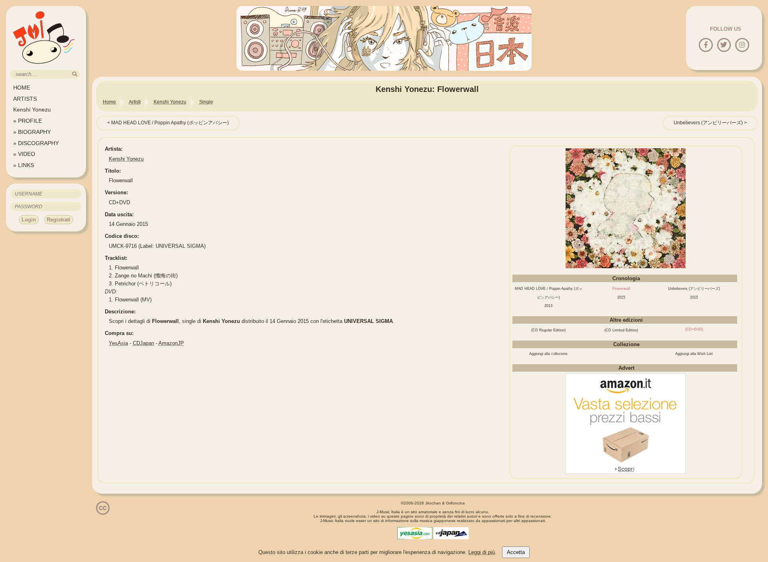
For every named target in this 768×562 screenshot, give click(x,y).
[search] (75, 74)
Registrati (58, 220)
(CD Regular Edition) (548, 330)
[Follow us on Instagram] (742, 45)
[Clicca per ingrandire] (626, 266)
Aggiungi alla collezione (548, 354)
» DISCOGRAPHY (36, 143)
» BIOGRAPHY (32, 132)
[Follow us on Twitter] (724, 45)
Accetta (516, 552)
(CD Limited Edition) (621, 330)
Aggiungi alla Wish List (694, 354)
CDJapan (143, 343)
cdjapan (451, 533)
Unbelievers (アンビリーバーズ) (708, 123)
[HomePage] (44, 67)
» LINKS (23, 165)
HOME (21, 87)
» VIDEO (24, 154)
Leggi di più (481, 552)
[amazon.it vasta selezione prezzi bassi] (626, 472)
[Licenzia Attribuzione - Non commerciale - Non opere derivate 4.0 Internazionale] (103, 512)
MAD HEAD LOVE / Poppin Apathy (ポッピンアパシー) (170, 123)
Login (29, 220)
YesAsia (118, 343)
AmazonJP (171, 343)
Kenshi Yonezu (32, 109)
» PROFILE (27, 121)
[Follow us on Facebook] (706, 45)
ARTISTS (25, 99)
